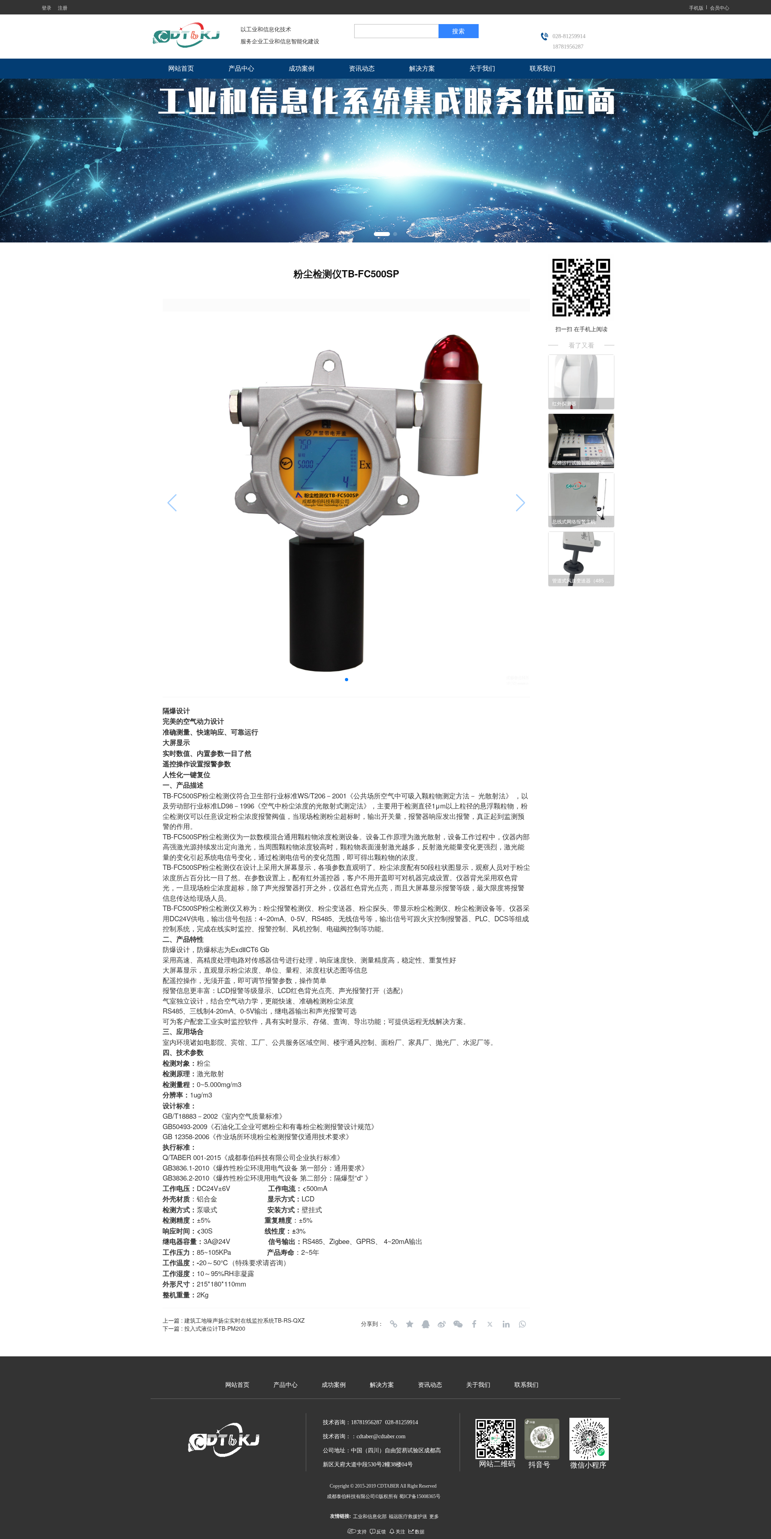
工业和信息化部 (370, 1516)
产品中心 (241, 68)
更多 (434, 1516)
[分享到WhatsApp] (522, 1324)
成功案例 (301, 68)
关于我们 (482, 68)
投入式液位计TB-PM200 (214, 1328)
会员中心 (719, 7)
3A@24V (217, 1241)
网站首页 (181, 68)
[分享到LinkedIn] (506, 1324)
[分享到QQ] (425, 1324)
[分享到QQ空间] (409, 1324)
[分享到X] (489, 1324)
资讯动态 (362, 68)
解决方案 (422, 68)
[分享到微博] (441, 1324)
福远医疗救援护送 (408, 1516)
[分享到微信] (457, 1324)
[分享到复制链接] (393, 1324)
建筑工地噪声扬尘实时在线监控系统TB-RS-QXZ (244, 1320)
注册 (62, 7)
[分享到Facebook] (473, 1324)
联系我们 (542, 68)
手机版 (696, 7)
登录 (46, 7)
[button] (382, 234)
